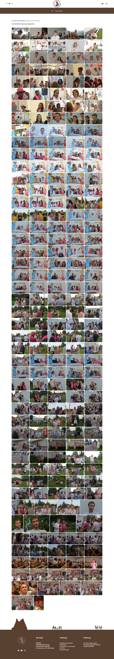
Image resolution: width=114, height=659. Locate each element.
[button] (7, 3)
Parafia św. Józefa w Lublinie (18, 20)
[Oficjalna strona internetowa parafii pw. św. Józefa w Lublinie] (57, 4)
